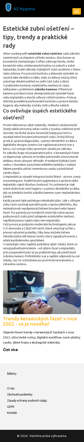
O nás (10, 388)
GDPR (10, 406)
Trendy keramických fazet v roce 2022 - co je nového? (40, 321)
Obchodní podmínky (19, 394)
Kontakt (12, 412)
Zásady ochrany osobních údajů (27, 400)
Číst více (10, 350)
